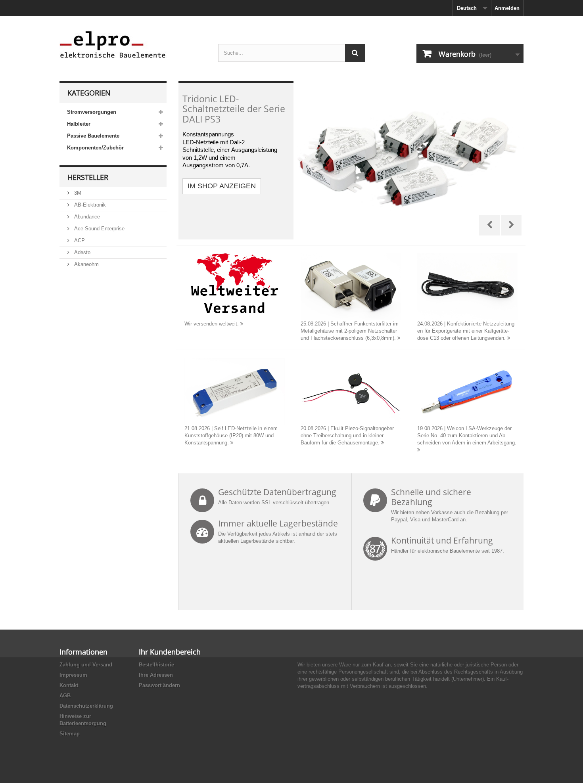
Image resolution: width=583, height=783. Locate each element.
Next (511, 225)
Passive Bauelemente (93, 136)
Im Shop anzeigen (222, 186)
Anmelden (507, 8)
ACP (79, 240)
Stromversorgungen (91, 112)
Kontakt (68, 685)
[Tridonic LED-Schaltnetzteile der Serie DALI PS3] (351, 160)
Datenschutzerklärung (86, 706)
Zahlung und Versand (85, 665)
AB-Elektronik (89, 205)
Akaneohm (86, 264)
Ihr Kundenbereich (170, 652)
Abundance (86, 217)
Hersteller (87, 177)
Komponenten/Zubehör (95, 148)
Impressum (73, 675)
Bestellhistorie (156, 665)
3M (77, 193)
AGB (65, 696)
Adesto (81, 252)
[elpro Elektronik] (132, 44)
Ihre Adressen (156, 675)
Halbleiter (78, 124)
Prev (489, 225)
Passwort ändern (159, 685)
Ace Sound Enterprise (99, 229)
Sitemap (69, 734)
